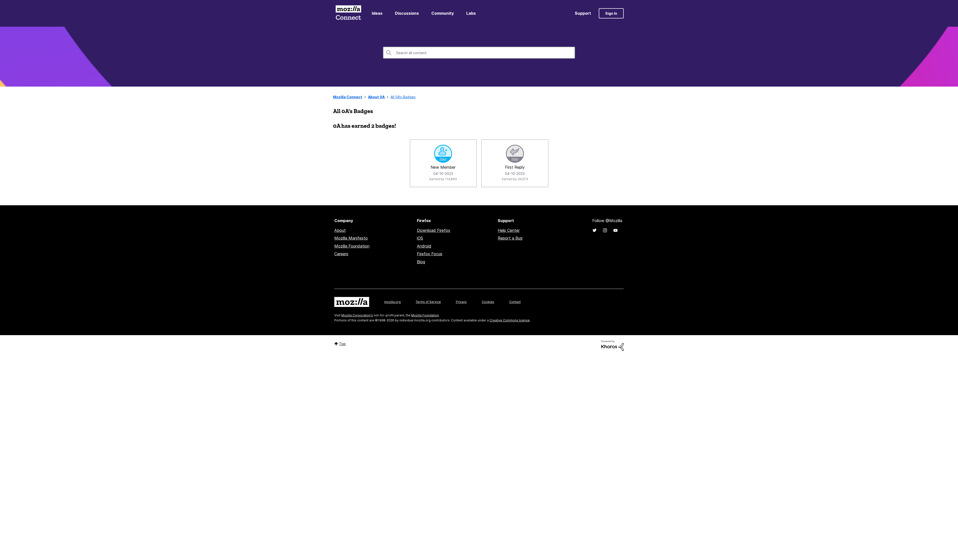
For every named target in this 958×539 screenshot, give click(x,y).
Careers (341, 253)
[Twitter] (594, 230)
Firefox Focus (429, 253)
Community (442, 13)
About (340, 230)
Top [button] (342, 344)
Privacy (461, 302)
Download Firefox (433, 230)
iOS (420, 238)
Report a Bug (510, 238)
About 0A (376, 97)
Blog (421, 261)
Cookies (488, 302)
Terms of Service (428, 302)
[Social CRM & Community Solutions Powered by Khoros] (612, 345)
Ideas (377, 13)
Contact (515, 302)
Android (424, 246)
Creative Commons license (509, 320)
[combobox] (479, 53)
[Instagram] (605, 230)
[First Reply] (515, 154)
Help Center (509, 230)
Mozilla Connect (348, 13)
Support (583, 13)
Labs (471, 13)
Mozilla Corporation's (357, 315)
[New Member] (443, 154)
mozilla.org (392, 302)
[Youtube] (615, 230)
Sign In (611, 13)
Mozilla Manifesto (351, 238)
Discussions (407, 13)
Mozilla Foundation (351, 246)
